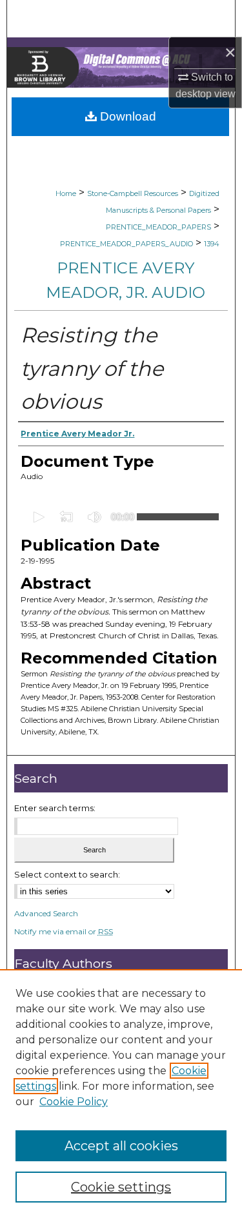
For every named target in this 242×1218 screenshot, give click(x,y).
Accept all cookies (121, 1146)
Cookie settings (121, 1187)
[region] (121, 1093)
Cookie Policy (73, 1101)
